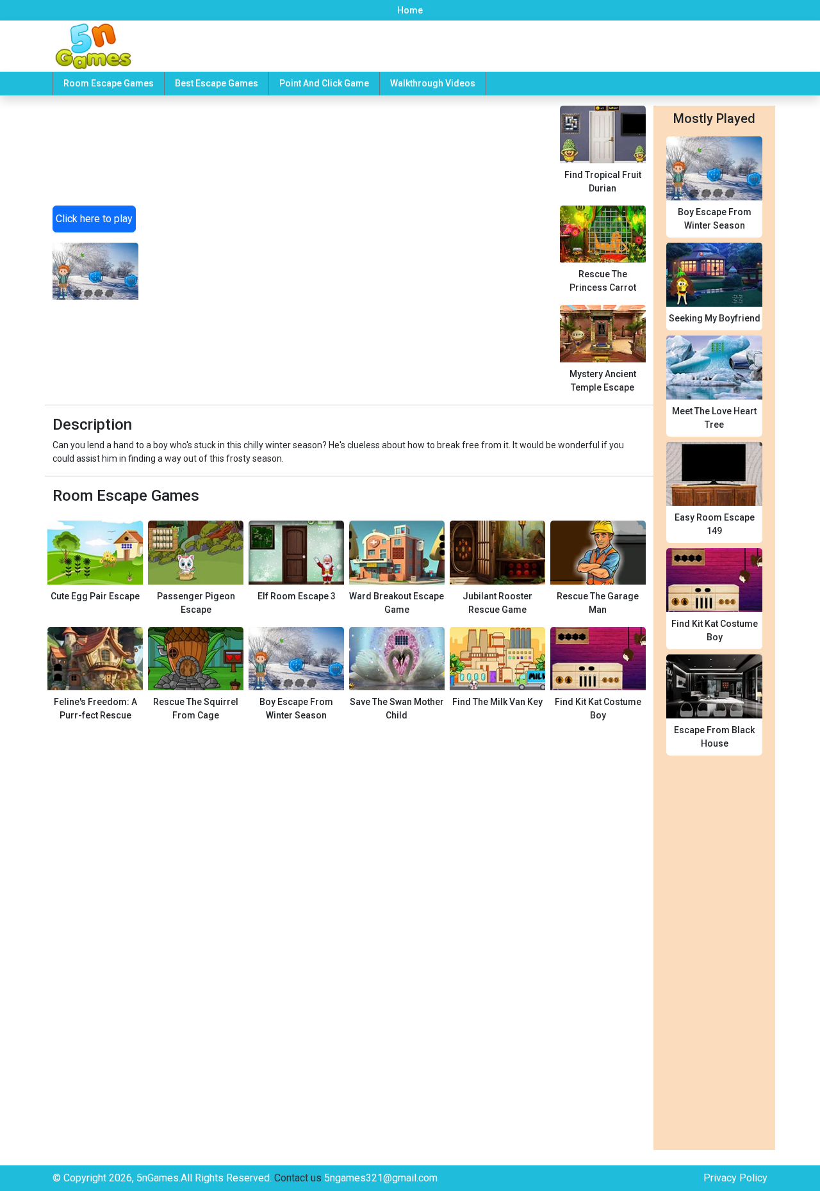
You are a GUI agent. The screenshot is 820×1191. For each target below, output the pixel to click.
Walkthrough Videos (432, 83)
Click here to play (94, 219)
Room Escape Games (108, 83)
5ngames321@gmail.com (381, 1178)
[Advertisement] (349, 237)
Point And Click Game (324, 83)
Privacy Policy (735, 1178)
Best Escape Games (216, 83)
